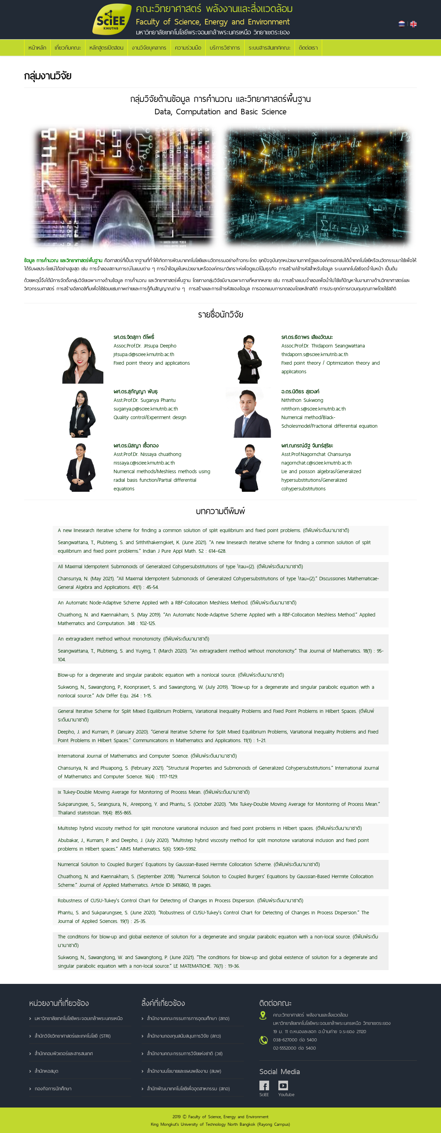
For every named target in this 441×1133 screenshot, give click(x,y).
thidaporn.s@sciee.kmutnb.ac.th (314, 354)
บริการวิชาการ (225, 47)
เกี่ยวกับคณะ (68, 47)
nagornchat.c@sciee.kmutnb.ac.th (316, 462)
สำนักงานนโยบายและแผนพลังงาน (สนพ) (184, 1071)
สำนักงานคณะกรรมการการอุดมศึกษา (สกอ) (188, 1018)
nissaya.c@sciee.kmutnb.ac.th (144, 462)
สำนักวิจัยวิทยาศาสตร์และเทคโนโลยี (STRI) (73, 1036)
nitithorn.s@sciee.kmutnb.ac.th (313, 408)
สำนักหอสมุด (46, 1071)
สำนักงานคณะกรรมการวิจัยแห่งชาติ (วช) (185, 1053)
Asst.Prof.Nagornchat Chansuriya (316, 449)
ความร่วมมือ (188, 47)
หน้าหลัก (37, 47)
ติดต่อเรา (308, 47)
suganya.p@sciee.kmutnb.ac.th (146, 408)
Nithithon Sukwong (302, 395)
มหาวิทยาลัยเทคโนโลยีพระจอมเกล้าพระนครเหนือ (79, 1018)
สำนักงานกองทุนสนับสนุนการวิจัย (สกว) (184, 1036)
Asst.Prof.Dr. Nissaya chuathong (147, 449)
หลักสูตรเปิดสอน (106, 47)
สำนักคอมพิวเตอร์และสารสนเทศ (64, 1053)
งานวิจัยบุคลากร (149, 47)
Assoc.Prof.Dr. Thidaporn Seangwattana (323, 341)
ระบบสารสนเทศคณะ (269, 47)
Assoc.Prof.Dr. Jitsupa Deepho (145, 341)
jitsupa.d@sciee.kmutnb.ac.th (144, 354)
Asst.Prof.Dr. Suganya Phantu (145, 395)
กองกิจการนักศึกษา (53, 1088)
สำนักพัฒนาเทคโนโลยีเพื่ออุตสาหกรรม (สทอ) (188, 1088)
